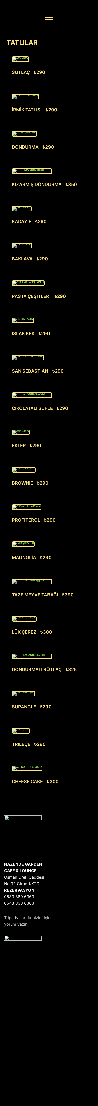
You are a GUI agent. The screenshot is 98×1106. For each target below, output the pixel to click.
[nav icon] (49, 17)
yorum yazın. (16, 924)
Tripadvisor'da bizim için (27, 917)
